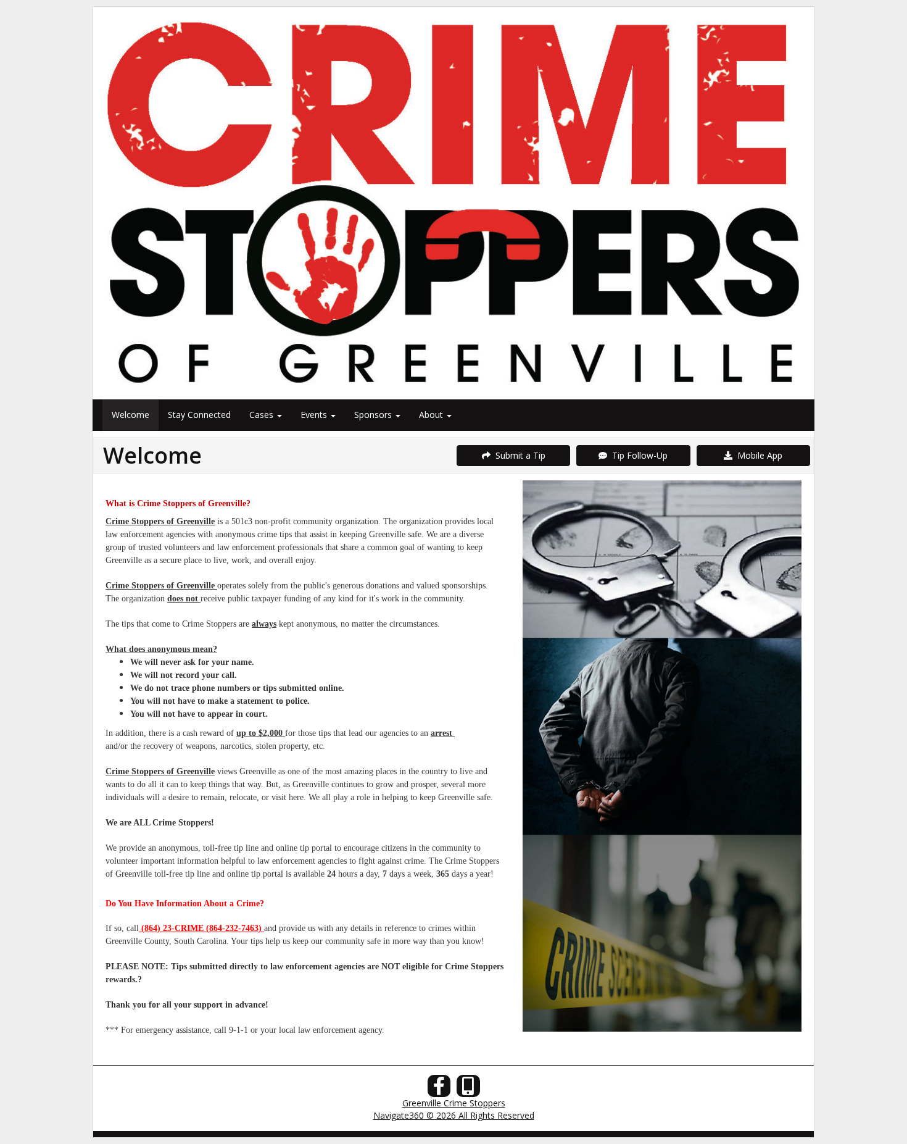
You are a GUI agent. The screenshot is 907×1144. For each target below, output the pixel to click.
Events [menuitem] (314, 414)
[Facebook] (439, 1089)
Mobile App (757, 455)
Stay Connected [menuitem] (199, 414)
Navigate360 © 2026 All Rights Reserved (453, 1115)
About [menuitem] (432, 414)
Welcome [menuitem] (130, 414)
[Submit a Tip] (453, 202)
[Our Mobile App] (468, 1089)
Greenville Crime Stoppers (453, 1103)
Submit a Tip (518, 455)
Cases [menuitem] (262, 414)
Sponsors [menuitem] (374, 414)
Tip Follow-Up (637, 455)
